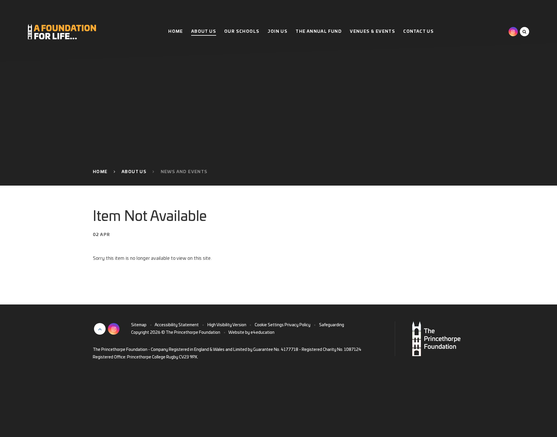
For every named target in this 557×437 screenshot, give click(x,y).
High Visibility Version (226, 325)
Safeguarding (331, 325)
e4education (262, 333)
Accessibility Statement (177, 325)
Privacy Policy (297, 325)
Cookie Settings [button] (269, 325)
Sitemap (139, 325)
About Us (134, 172)
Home (100, 172)
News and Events (184, 172)
